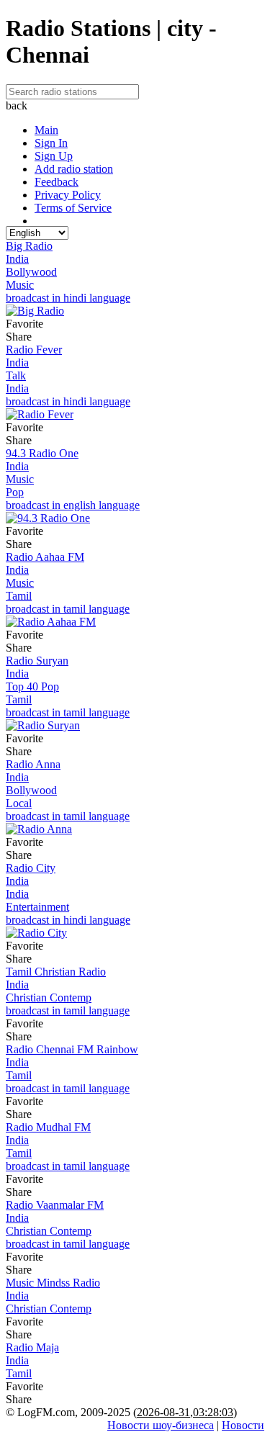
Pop (15, 492)
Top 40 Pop (32, 686)
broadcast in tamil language (68, 609)
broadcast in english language (73, 505)
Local (19, 803)
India (17, 259)
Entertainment (37, 907)
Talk (16, 375)
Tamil (19, 596)
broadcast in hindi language (68, 298)
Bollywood (31, 272)
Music (20, 285)
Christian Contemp (48, 997)
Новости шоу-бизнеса (160, 1425)
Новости (243, 1425)
